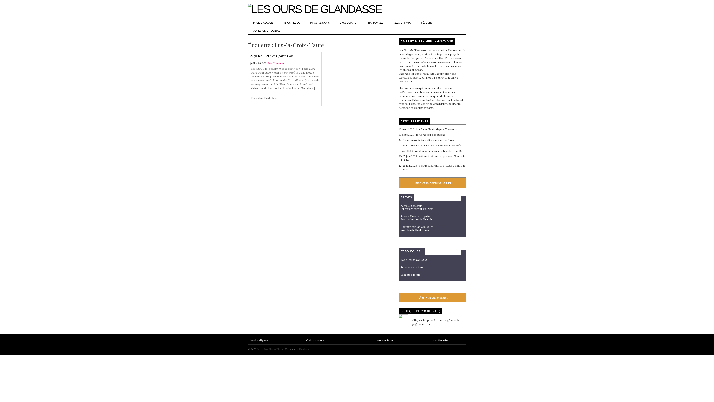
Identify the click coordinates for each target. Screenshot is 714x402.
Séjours (426, 22)
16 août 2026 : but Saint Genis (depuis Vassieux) (428, 129)
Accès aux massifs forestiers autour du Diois (426, 140)
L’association (349, 22)
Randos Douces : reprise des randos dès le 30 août (430, 145)
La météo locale (410, 274)
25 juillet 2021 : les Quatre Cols (271, 56)
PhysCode (304, 349)
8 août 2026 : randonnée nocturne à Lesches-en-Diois (432, 151)
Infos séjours (320, 22)
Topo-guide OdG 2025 (414, 259)
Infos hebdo (291, 22)
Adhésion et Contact (267, 30)
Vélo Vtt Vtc (402, 22)
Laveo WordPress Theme (270, 349)
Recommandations (412, 267)
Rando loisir (271, 98)
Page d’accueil (263, 22)
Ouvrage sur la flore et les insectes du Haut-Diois (417, 228)
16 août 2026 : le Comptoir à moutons (422, 134)
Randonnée (375, 22)
